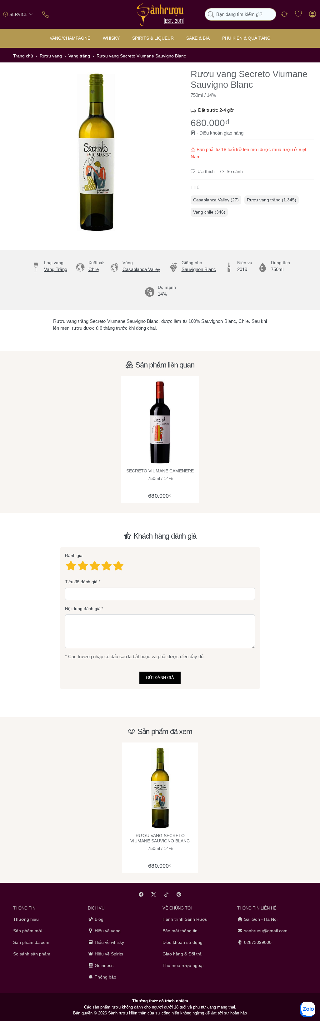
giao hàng (233, 133)
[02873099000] (46, 14)
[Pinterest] (179, 894)
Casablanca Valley (141, 269)
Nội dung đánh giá (83, 608)
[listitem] (96, 152)
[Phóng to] (96, 152)
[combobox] (240, 14)
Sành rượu (118, 1013)
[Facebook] (141, 894)
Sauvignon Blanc (199, 269)
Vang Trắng (55, 269)
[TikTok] (166, 894)
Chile (93, 269)
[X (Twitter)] (154, 894)
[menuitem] (216, 200)
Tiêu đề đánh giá (81, 581)
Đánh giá (73, 555)
